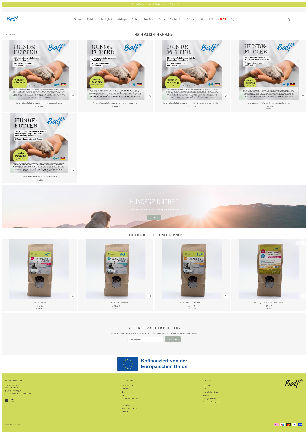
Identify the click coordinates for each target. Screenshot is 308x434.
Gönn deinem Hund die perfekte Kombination (154, 235)
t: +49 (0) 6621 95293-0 (13, 391)
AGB (204, 389)
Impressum (207, 385)
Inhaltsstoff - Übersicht (130, 398)
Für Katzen (91, 19)
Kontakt (125, 412)
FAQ (123, 395)
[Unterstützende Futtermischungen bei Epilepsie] (39, 143)
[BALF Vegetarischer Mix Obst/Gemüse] (268, 269)
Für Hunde (78, 19)
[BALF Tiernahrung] (12, 19)
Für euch (190, 19)
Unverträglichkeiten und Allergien (113, 19)
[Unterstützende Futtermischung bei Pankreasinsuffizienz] (39, 70)
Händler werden (128, 402)
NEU (211, 19)
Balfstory (125, 389)
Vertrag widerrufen (209, 398)
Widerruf (206, 395)
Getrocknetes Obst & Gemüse (170, 19)
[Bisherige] (104, 4)
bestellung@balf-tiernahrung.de (19, 393)
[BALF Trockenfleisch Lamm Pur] (115, 269)
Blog (232, 19)
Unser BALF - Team (128, 385)
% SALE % (222, 19)
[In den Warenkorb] (303, 296)
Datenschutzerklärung (210, 392)
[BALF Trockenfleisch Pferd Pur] (192, 269)
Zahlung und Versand (129, 408)
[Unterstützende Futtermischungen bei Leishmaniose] (268, 70)
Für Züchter (126, 405)
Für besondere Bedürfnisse (143, 19)
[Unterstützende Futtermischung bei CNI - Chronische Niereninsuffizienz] (192, 70)
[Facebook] (7, 400)
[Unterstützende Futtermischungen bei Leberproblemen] (115, 70)
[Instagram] (12, 400)
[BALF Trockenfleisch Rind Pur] (39, 269)
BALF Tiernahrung (15, 424)
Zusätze (202, 19)
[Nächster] (204, 4)
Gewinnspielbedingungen (212, 402)
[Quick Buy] (73, 96)
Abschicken (173, 339)
